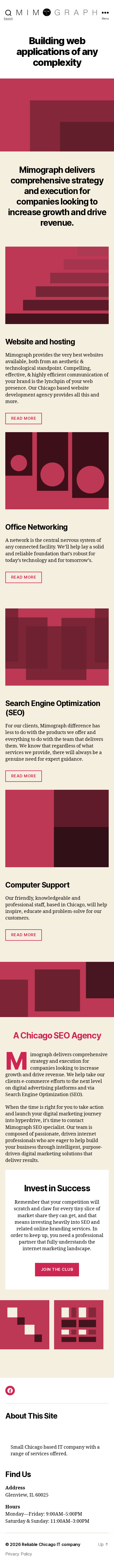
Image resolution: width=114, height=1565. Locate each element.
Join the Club (57, 1269)
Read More (23, 418)
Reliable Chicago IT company (51, 1544)
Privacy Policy (18, 1554)
